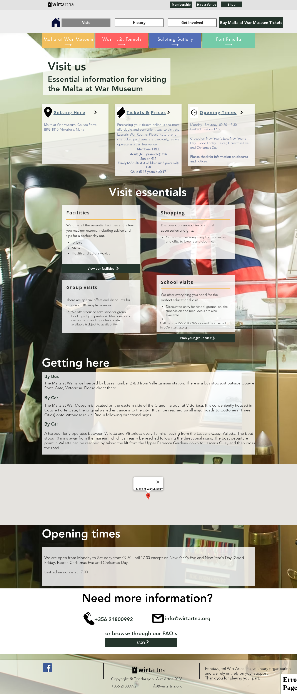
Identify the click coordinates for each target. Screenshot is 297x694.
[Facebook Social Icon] (47, 667)
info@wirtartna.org (173, 327)
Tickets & (138, 112)
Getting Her (67, 112)
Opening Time (217, 112)
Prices (158, 112)
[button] (231, 4)
